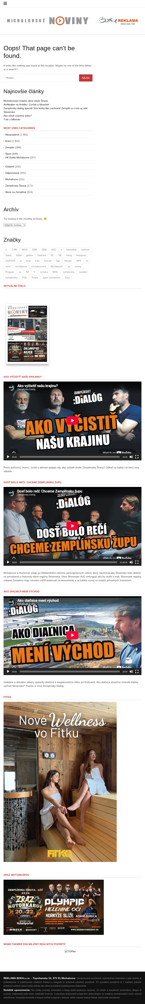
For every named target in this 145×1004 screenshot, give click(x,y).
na (69, 266)
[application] (72, 421)
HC (52, 255)
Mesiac (68, 261)
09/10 (24, 249)
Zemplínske (11, 277)
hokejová (81, 255)
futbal (19, 255)
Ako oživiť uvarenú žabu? (18, 115)
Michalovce (11, 179)
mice (7, 266)
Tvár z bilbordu (12, 119)
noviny (78, 266)
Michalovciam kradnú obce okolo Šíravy (26, 100)
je (21, 261)
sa (20, 272)
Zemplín (9, 147)
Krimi (8, 141)
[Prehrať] (8, 457)
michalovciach (38, 266)
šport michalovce (51, 277)
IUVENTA (10, 261)
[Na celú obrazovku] (137, 457)
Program (9, 272)
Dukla (8, 255)
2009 (44, 249)
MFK (78, 261)
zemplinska (68, 272)
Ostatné (9, 166)
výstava (44, 272)
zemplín (83, 272)
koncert (48, 261)
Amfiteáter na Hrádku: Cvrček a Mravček (26, 104)
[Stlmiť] (131, 457)
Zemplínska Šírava (15, 185)
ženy (67, 277)
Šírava (34, 277)
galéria (29, 255)
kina (28, 261)
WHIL (55, 272)
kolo (37, 261)
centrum (85, 249)
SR (27, 272)
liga (58, 261)
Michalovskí (57, 266)
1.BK (14, 249)
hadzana (41, 255)
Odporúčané (12, 172)
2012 (53, 249)
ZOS (24, 277)
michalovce (21, 266)
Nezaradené (12, 134)
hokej (69, 255)
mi (87, 261)
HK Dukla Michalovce (17, 157)
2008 (34, 249)
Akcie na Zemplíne (15, 192)
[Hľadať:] (48, 78)
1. (6, 249)
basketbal (71, 249)
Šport (8, 153)
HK (60, 255)
